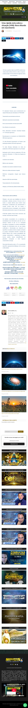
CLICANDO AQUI (19, 252)
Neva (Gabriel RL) (12, 310)
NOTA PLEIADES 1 (6, 294)
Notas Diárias (13, 294)
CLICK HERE (21, 273)
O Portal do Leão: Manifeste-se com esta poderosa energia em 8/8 (13, 391)
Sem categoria (21, 294)
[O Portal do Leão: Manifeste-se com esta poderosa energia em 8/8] (14, 382)
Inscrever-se (14, 444)
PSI (17, 705)
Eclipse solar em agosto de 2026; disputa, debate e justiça (12, 369)
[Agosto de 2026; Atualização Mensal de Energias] (14, 404)
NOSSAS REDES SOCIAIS (19, 14)
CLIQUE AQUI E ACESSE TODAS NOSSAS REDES (14, 667)
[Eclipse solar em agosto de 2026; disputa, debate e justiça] (14, 360)
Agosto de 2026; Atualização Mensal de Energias (10, 413)
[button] (22, 17)
